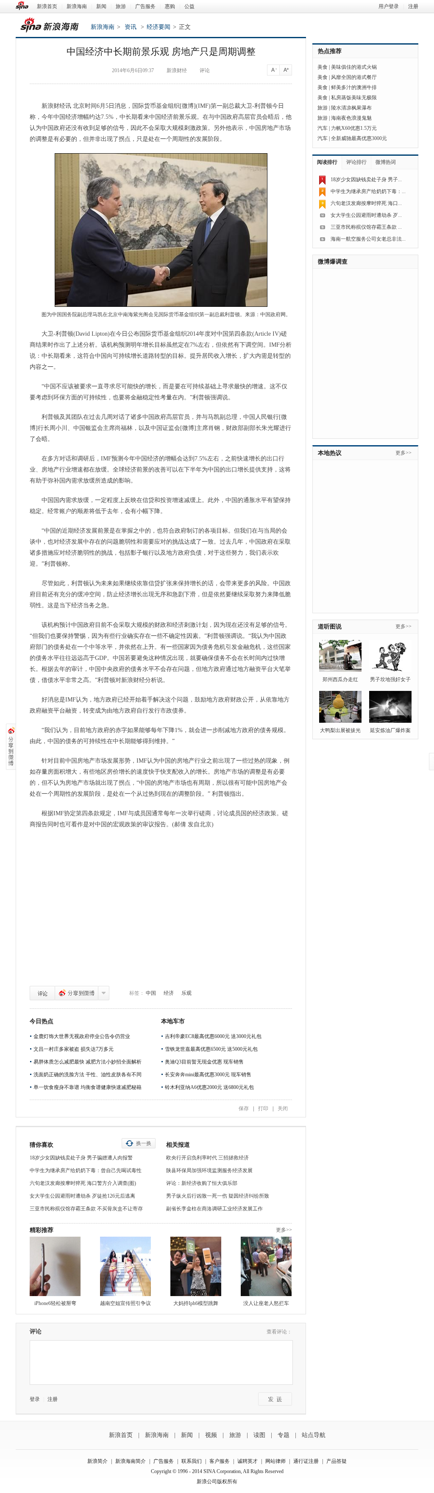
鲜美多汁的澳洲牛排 (354, 87)
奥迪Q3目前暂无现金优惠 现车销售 (204, 1062)
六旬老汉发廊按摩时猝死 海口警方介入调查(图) (83, 1183)
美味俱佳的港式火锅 (354, 67)
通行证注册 (306, 1461)
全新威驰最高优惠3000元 (359, 138)
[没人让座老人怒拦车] (266, 1266)
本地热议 (330, 453)
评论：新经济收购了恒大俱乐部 (201, 1183)
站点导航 (314, 1435)
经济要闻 (158, 27)
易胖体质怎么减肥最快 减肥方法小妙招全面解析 (87, 1062)
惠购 (170, 6)
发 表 (275, 1399)
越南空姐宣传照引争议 (125, 1303)
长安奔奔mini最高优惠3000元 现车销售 (208, 1075)
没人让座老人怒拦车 (266, 1303)
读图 (259, 1435)
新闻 (101, 6)
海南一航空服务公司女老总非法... (368, 239)
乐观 (186, 993)
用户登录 (388, 6)
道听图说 (330, 626)
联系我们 (191, 1461)
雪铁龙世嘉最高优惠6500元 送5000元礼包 (211, 1049)
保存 (244, 1108)
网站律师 (275, 1461)
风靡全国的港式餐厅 (354, 77)
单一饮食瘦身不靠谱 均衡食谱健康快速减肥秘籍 (87, 1087)
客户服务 (219, 1461)
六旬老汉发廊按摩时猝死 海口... (366, 203)
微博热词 (386, 162)
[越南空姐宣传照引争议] (125, 1266)
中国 (151, 993)
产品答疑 (336, 1461)
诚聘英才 (247, 1461)
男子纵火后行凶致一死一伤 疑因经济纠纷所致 (217, 1196)
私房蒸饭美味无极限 (354, 98)
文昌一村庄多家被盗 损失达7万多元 (73, 1049)
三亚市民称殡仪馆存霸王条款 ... (366, 227)
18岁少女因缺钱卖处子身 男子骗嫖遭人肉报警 (81, 1158)
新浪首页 (47, 6)
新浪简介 (97, 1461)
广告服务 (145, 6)
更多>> (284, 1230)
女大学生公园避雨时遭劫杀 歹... (366, 215)
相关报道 (178, 1145)
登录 (35, 1399)
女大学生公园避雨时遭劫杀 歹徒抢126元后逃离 (82, 1196)
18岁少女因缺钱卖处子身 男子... (366, 179)
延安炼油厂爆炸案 (390, 730)
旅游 (121, 6)
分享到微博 (76, 993)
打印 (263, 1108)
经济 (169, 993)
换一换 (143, 1143)
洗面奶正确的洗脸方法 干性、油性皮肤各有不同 (87, 1075)
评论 (42, 993)
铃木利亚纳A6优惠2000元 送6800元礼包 (209, 1087)
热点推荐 (330, 51)
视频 (211, 1435)
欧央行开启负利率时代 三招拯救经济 (207, 1158)
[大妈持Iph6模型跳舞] (195, 1266)
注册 (413, 6)
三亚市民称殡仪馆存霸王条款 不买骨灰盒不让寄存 (86, 1209)
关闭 (283, 1108)
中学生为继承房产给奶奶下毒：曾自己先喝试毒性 (86, 1170)
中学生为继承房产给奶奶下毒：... (368, 191)
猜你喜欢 (41, 1145)
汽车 (322, 128)
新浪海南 (77, 6)
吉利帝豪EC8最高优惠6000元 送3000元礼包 (213, 1036)
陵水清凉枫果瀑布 (351, 108)
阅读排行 (327, 162)
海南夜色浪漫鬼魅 (351, 118)
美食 (322, 67)
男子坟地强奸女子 (390, 679)
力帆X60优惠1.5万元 (354, 128)
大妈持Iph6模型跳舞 (195, 1303)
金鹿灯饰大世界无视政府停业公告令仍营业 (81, 1036)
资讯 (130, 27)
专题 (283, 1435)
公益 (189, 6)
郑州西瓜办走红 (340, 679)
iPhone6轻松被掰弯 (55, 1303)
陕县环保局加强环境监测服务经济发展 (209, 1170)
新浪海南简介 (130, 1461)
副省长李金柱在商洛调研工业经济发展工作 (214, 1209)
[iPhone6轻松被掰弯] (55, 1266)
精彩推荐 (41, 1230)
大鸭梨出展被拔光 (340, 730)
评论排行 (356, 162)
